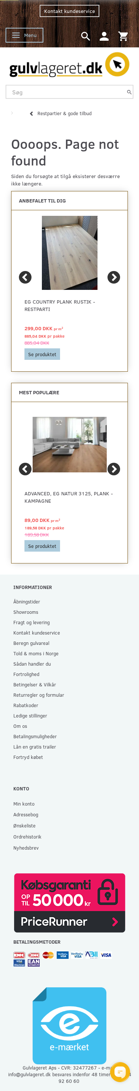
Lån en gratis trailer (34, 746)
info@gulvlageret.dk (29, 1074)
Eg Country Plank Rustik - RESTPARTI (59, 305)
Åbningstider (26, 601)
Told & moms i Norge (36, 653)
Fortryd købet (28, 757)
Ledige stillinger (30, 715)
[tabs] (86, 35)
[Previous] (25, 277)
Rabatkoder (25, 705)
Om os (20, 726)
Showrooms (25, 612)
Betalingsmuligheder (35, 736)
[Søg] (129, 92)
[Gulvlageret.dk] (69, 63)
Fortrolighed (26, 674)
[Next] (113, 277)
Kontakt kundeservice (69, 10)
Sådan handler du (32, 663)
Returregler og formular (38, 695)
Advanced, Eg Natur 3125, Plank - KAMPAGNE (68, 497)
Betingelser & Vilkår (34, 684)
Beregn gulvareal (31, 643)
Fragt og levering (31, 622)
